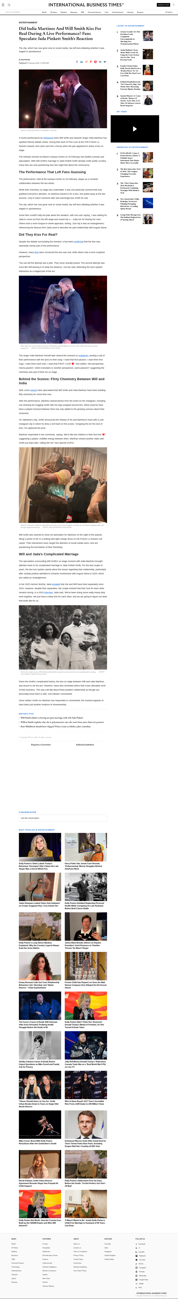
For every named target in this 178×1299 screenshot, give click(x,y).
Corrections (77, 1263)
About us (77, 1244)
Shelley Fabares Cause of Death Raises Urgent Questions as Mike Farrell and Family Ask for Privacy (39, 1064)
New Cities (46, 1278)
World (44, 12)
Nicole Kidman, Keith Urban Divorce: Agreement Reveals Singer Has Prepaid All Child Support (38, 1183)
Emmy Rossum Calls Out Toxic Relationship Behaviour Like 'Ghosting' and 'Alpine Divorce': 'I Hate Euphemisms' (39, 985)
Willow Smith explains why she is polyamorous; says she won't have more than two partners (62, 722)
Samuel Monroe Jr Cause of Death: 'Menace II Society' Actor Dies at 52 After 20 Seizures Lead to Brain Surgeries (130, 101)
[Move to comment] (105, 62)
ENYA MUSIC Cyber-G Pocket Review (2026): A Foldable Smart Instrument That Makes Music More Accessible (130, 158)
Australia (107, 1244)
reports (33, 390)
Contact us (77, 1248)
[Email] (100, 62)
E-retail (45, 1244)
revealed (56, 584)
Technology (15, 1267)
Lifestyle (130, 12)
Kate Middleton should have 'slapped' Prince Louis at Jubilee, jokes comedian (56, 727)
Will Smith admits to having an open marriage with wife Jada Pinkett (52, 718)
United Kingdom (110, 1255)
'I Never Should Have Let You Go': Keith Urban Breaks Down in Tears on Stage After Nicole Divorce (39, 1104)
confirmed (78, 241)
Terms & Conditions (80, 1251)
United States (109, 1259)
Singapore (108, 1251)
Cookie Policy (78, 1259)
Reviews (140, 12)
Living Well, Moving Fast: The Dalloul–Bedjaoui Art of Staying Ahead (130, 217)
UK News (53, 12)
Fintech (45, 1282)
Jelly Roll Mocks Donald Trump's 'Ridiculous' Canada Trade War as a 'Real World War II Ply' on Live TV (85, 1064)
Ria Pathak (25, 60)
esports (45, 1274)
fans (37, 252)
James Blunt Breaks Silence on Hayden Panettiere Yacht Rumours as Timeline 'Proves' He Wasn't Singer (83, 945)
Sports (14, 1278)
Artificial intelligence (50, 1267)
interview (48, 592)
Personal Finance (94, 12)
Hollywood (48, 138)
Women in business (49, 1271)
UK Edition (169, 12)
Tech (106, 12)
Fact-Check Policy (80, 1271)
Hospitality (46, 1248)
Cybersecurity (47, 1263)
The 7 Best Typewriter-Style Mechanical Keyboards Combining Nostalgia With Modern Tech (129, 188)
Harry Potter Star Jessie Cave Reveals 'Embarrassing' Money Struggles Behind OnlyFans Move (83, 866)
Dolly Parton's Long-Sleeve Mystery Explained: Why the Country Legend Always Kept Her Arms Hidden (39, 945)
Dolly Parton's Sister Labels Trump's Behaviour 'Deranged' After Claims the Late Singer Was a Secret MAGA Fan (38, 866)
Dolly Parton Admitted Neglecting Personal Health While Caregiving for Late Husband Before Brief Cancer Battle (84, 906)
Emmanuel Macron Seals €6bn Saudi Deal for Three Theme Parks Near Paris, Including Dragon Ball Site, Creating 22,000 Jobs (85, 1143)
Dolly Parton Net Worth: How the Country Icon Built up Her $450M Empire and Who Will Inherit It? (40, 1223)
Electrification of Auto (50, 1255)
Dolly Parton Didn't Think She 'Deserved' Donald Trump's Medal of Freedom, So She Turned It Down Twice (84, 1024)
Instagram (83, 355)
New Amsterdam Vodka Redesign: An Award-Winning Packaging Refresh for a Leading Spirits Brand (129, 204)
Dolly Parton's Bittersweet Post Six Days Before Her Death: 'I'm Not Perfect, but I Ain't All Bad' (85, 1183)
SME (82, 12)
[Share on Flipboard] (91, 62)
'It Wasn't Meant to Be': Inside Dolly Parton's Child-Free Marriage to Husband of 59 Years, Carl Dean (85, 1223)
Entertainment (117, 12)
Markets (64, 12)
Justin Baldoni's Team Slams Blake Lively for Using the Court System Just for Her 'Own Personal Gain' (129, 55)
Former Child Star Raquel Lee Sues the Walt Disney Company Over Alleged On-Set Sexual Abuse (85, 985)
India (106, 1248)
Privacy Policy (79, 1255)
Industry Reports (48, 1286)
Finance (45, 1259)
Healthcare (46, 1251)
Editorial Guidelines (85, 745)
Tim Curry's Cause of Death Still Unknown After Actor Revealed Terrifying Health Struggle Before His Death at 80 (38, 1024)
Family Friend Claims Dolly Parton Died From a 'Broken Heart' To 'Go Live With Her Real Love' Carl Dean (130, 71)
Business (73, 12)
